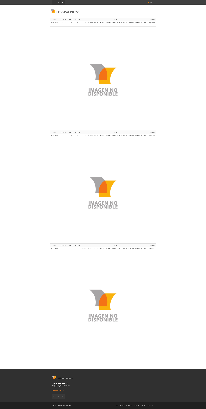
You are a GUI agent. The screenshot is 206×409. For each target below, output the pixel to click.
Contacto (150, 405)
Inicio (117, 405)
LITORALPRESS (68, 12)
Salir (150, 2)
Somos (122, 405)
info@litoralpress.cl (58, 390)
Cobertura (143, 405)
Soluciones (129, 405)
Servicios (136, 405)
